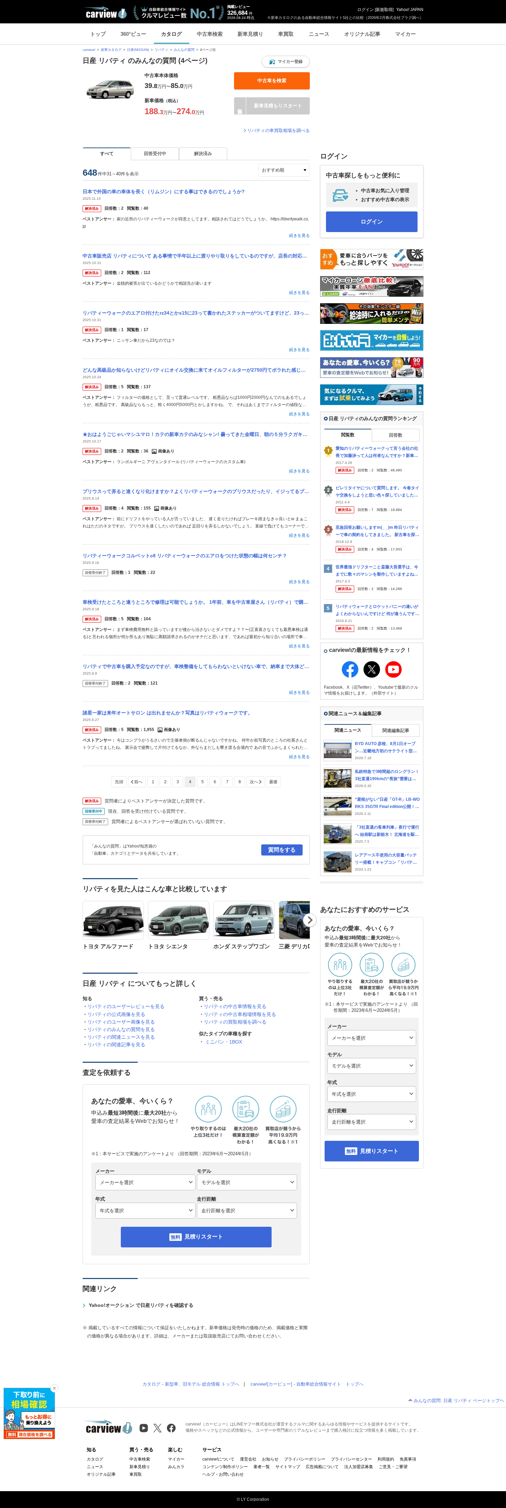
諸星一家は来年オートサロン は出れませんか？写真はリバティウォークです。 (168, 712)
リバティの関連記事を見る (116, 1044)
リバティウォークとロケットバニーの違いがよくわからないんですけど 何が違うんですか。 (377, 610)
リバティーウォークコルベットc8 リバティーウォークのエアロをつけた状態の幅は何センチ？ (185, 555)
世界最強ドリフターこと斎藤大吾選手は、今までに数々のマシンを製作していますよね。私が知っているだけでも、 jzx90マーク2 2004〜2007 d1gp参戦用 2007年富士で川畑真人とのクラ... (378, 571)
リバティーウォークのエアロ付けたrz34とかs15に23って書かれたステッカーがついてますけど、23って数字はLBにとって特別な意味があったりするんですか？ (196, 313)
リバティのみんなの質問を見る (121, 1029)
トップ (98, 34)
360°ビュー (133, 34)
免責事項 (408, 1459)
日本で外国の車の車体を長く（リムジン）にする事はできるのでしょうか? (164, 191)
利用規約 (386, 1459)
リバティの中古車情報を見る (235, 1006)
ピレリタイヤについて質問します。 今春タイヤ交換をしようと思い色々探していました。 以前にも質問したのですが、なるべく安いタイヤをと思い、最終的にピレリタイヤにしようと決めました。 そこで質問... (377, 491)
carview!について (218, 1459)
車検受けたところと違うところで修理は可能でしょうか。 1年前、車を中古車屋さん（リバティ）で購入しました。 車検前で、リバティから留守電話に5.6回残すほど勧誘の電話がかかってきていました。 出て (196, 602)
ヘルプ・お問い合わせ (223, 1474)
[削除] (54, 1388)
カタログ (171, 34)
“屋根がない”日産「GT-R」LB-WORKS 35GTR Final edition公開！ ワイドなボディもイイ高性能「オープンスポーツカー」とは (387, 803)
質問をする (282, 850)
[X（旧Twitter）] (157, 1428)
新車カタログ (111, 50)
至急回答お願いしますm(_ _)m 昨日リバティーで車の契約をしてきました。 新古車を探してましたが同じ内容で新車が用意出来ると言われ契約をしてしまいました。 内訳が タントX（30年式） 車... (377, 531)
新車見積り (250, 34)
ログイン (365, 9)
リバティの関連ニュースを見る (121, 1037)
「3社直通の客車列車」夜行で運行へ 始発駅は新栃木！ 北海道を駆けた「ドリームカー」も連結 (387, 831)
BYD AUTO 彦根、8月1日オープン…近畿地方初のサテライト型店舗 (386, 747)
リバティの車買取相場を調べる (278, 130)
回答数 (395, 435)
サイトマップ (287, 1466)
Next (310, 920)
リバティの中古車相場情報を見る (240, 1014)
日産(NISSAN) (138, 50)
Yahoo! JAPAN (409, 9)
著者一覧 (261, 1466)
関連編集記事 (395, 730)
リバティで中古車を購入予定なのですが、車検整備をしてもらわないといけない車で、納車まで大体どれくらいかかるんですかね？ (196, 666)
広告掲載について (322, 1466)
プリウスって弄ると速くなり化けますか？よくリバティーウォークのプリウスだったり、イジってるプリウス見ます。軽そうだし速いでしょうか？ (196, 491)
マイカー (405, 34)
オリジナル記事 (362, 34)
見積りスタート (204, 1236)
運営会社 (248, 1459)
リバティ (161, 50)
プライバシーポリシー (304, 1459)
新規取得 (384, 9)
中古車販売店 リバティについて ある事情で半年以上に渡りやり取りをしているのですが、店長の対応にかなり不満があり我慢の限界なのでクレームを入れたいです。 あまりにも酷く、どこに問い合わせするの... (196, 256)
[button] (286, 61)
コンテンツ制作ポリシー (225, 1466)
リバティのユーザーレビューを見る (126, 1006)
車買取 (286, 34)
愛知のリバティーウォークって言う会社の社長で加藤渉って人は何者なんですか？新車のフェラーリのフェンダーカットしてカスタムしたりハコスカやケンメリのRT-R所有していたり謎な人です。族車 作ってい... (378, 452)
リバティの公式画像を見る (116, 1014)
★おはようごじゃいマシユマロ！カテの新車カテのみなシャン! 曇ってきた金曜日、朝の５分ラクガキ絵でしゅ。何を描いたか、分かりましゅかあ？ (196, 434)
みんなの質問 (184, 50)
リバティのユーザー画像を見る (121, 1022)
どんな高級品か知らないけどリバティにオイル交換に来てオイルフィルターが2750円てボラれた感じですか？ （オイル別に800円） (196, 370)
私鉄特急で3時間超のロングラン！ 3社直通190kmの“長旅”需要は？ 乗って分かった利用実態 (387, 775)
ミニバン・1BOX (223, 1042)
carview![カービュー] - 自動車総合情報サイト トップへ (307, 1384)
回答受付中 (155, 153)
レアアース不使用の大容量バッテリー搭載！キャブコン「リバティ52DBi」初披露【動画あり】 (387, 859)
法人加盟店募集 (358, 1466)
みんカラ (176, 1466)
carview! (89, 50)
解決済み (203, 153)
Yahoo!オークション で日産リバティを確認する (141, 1305)
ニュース (319, 34)
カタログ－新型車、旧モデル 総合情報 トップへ (191, 1384)
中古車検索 (210, 34)
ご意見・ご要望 (393, 1466)
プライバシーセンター (351, 1459)
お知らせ (270, 1459)
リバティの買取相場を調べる (235, 1022)
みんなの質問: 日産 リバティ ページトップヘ (459, 1400)
